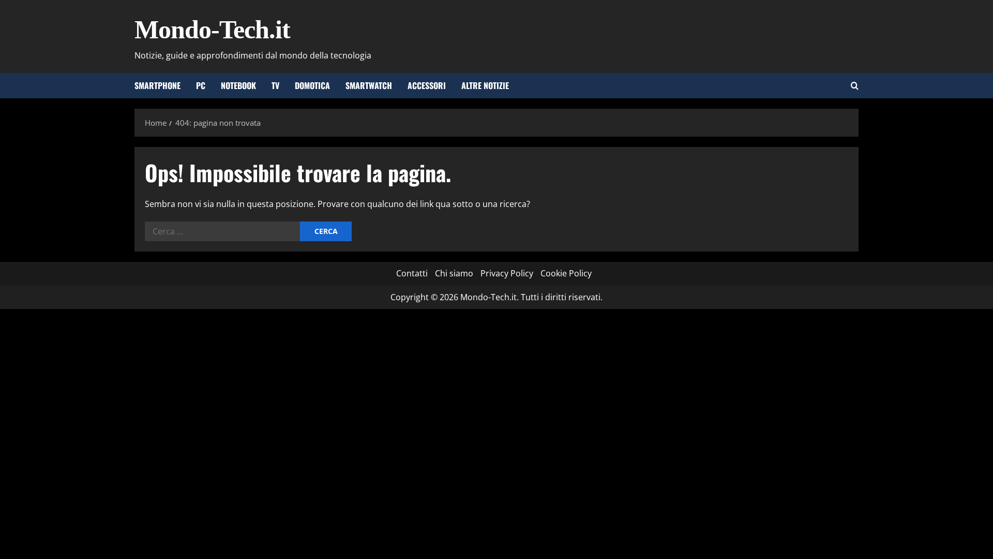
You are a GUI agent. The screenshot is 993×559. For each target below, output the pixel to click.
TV (275, 85)
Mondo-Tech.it (212, 29)
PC (200, 85)
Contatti (412, 273)
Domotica (312, 85)
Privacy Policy (506, 273)
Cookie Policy (566, 273)
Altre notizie (485, 85)
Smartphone (157, 85)
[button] (855, 86)
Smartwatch (368, 85)
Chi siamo (454, 273)
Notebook (238, 85)
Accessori (427, 85)
